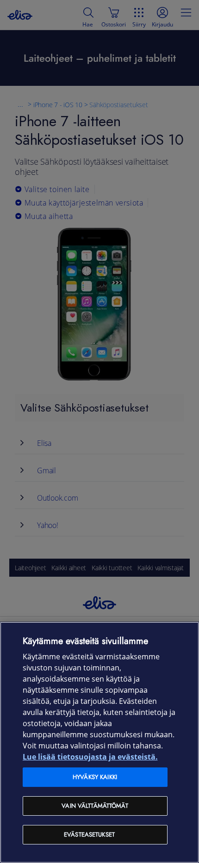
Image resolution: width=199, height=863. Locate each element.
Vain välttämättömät (95, 805)
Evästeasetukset (89, 834)
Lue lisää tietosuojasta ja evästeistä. (90, 757)
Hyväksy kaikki (95, 777)
